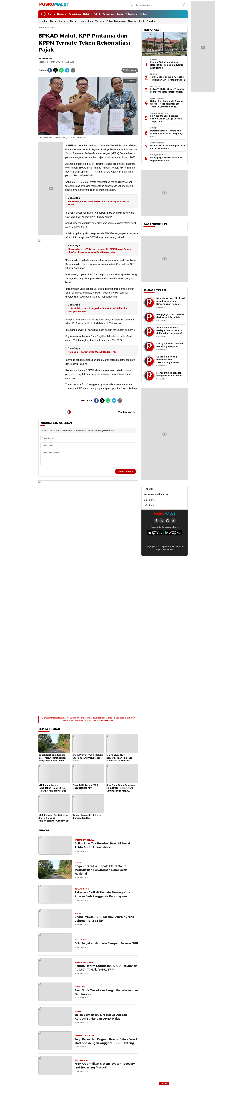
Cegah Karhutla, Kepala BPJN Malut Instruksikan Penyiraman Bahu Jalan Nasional (52, 759)
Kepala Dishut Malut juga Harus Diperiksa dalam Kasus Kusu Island (166, 65)
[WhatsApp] (61, 70)
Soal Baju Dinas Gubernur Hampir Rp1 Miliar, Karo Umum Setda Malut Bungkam (120, 789)
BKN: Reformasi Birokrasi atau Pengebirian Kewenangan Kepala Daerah (170, 302)
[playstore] (173, 532)
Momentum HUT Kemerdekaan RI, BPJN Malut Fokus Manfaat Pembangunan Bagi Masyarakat (99, 251)
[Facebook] (49, 70)
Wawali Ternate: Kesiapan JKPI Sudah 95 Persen (167, 147)
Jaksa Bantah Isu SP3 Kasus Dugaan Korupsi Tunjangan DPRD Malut (101, 1016)
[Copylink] (73, 70)
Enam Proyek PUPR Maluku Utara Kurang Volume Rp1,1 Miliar (101, 203)
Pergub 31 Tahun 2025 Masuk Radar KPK (92, 352)
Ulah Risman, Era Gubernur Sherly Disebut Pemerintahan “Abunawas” (53, 818)
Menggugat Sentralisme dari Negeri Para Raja (166, 159)
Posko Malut (45, 58)
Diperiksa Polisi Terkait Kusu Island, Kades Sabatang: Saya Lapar (166, 133)
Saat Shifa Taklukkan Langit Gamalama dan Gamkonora (106, 992)
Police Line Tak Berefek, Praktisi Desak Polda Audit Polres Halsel (103, 845)
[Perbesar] (88, 133)
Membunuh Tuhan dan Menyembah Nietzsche (169, 374)
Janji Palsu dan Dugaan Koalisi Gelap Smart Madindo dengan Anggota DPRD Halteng (106, 1041)
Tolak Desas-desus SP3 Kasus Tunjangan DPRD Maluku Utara (167, 78)
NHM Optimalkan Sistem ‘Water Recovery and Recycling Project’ (105, 1065)
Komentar (131, 70)
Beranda (42, 27)
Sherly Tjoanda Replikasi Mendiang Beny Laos (170, 345)
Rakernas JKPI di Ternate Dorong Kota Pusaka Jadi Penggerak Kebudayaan (103, 894)
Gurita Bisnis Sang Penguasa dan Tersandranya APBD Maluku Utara (167, 361)
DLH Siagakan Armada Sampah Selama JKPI (106, 943)
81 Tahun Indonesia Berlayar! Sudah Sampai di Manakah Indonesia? (169, 330)
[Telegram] (67, 70)
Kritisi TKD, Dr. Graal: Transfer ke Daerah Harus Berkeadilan (167, 90)
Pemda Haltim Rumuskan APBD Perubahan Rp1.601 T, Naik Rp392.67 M (106, 967)
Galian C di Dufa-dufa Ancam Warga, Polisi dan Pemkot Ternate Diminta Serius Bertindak (166, 105)
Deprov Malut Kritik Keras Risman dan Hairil (86, 816)
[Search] (184, 5)
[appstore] (155, 532)
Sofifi (52, 27)
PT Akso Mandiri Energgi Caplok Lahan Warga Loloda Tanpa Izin (166, 119)
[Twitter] (55, 70)
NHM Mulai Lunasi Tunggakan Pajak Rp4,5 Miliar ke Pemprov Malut (97, 310)
